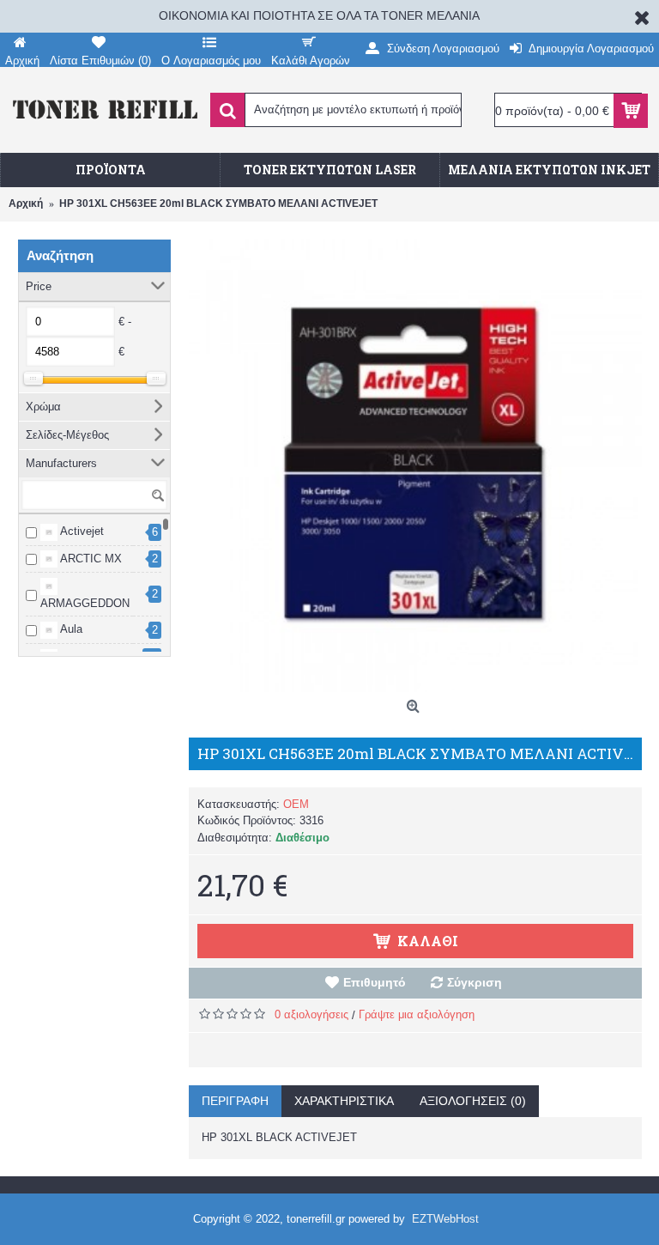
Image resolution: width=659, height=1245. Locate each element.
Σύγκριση (474, 982)
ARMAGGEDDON (85, 603)
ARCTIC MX (89, 558)
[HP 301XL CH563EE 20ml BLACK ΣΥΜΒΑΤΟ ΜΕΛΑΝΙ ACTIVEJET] (415, 465)
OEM (296, 804)
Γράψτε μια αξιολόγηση (417, 1014)
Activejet (80, 531)
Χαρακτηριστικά (344, 1101)
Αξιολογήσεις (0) (473, 1101)
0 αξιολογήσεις (311, 1014)
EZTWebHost (445, 1218)
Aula (69, 628)
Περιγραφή (235, 1101)
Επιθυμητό (374, 982)
